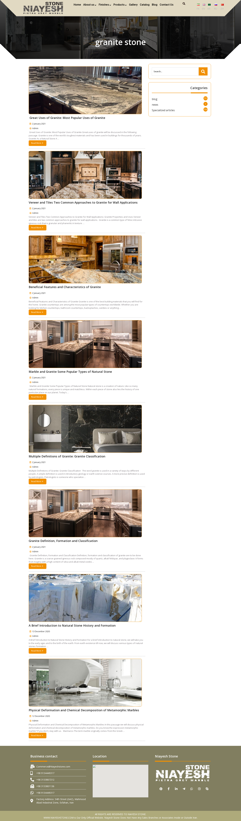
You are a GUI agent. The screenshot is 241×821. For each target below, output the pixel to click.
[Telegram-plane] (184, 788)
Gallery (133, 4)
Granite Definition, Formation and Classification (63, 541)
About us (88, 4)
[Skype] (207, 788)
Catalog (145, 4)
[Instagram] (199, 788)
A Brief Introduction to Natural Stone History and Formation (72, 625)
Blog (154, 4)
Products (119, 4)
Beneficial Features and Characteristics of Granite (65, 287)
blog (154, 99)
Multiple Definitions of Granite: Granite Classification (67, 456)
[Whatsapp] (191, 788)
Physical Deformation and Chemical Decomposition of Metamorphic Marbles (84, 710)
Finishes (104, 4)
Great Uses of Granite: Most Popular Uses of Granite (67, 118)
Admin (35, 128)
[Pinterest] (160, 788)
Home (77, 4)
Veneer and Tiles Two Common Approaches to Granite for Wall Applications (83, 202)
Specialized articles (163, 110)
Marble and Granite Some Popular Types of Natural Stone (70, 372)
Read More (36, 143)
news (155, 104)
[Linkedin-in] (176, 788)
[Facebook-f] (168, 788)
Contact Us (166, 4)
